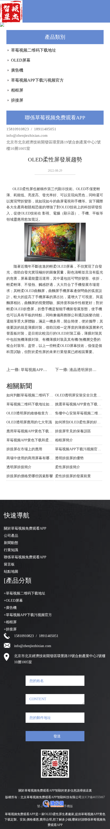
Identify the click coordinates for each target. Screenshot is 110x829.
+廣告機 (10, 608)
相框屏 (17, 90)
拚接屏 (17, 100)
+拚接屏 (10, 629)
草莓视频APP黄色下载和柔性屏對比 (29, 440)
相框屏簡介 (64, 440)
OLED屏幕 (20, 60)
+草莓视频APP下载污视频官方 (28, 615)
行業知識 (11, 550)
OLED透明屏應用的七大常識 (29, 422)
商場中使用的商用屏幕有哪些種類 (29, 458)
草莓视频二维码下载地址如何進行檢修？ (29, 404)
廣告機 (17, 70)
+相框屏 (10, 622)
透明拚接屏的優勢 (69, 458)
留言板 (9, 564)
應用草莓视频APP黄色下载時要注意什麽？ (29, 431)
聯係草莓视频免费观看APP (25, 557)
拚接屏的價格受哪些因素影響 (29, 476)
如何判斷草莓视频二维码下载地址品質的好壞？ (29, 395)
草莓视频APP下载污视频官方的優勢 (78, 449)
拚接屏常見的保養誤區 (73, 431)
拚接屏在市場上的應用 (24, 449)
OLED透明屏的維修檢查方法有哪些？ (29, 413)
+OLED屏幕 (13, 600)
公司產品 (11, 536)
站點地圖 (11, 571)
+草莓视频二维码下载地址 (24, 593)
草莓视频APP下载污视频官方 (37, 80)
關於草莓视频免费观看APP (25, 528)
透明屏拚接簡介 (18, 467)
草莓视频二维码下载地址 (33, 50)
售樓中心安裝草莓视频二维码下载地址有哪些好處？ (78, 413)
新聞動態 (11, 543)
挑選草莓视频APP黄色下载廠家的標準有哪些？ (78, 404)
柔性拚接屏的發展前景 (73, 476)
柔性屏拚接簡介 (67, 467)
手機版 (68, 806)
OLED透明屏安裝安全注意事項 (78, 395)
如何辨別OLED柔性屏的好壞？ (78, 422)
